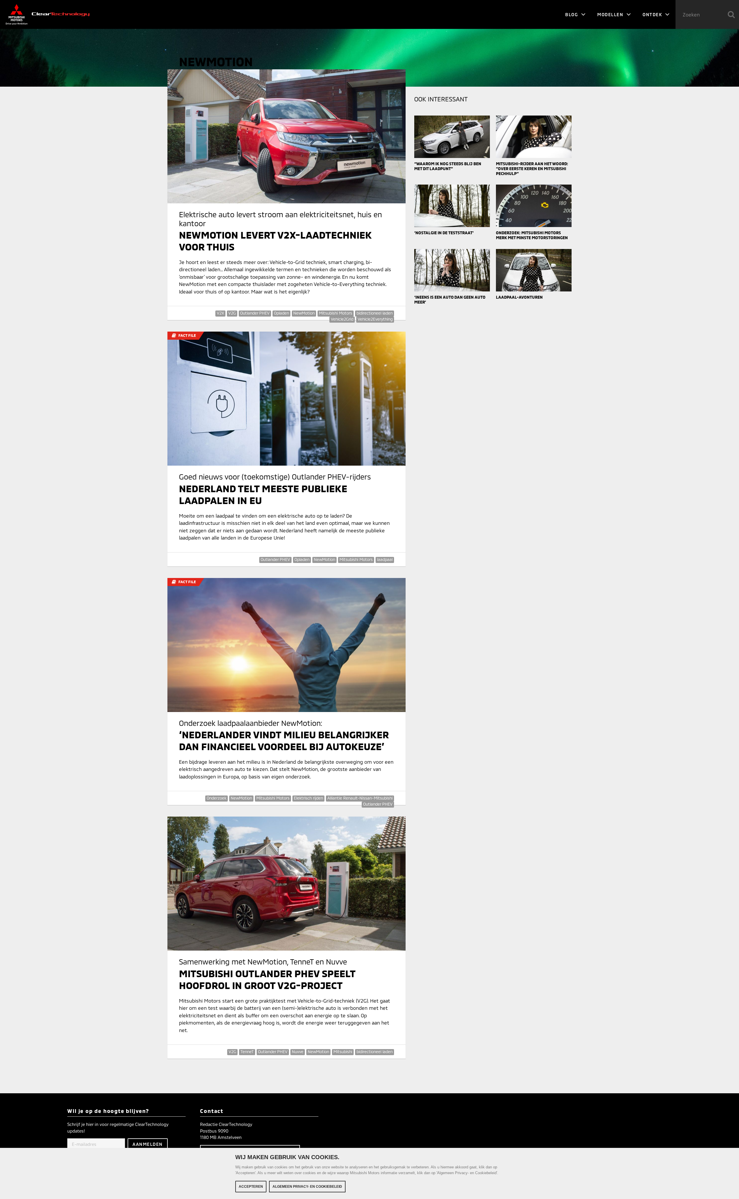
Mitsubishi (342, 1051)
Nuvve (297, 1051)
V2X (220, 313)
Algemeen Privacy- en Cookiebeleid (307, 1187)
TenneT (247, 1051)
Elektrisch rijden (308, 797)
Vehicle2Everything (375, 319)
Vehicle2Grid (342, 319)
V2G (232, 313)
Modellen (611, 14)
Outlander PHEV (255, 313)
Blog (572, 14)
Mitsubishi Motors (335, 313)
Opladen (281, 313)
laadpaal (385, 559)
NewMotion (304, 313)
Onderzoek (216, 797)
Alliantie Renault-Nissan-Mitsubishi (360, 797)
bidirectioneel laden (375, 313)
